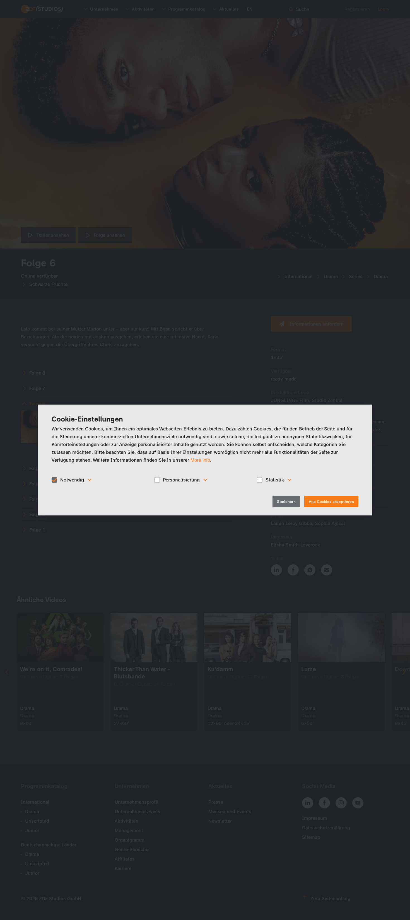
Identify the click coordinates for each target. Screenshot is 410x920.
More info (200, 460)
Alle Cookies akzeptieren (331, 501)
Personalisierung (181, 480)
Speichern (286, 501)
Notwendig (72, 480)
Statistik (275, 480)
